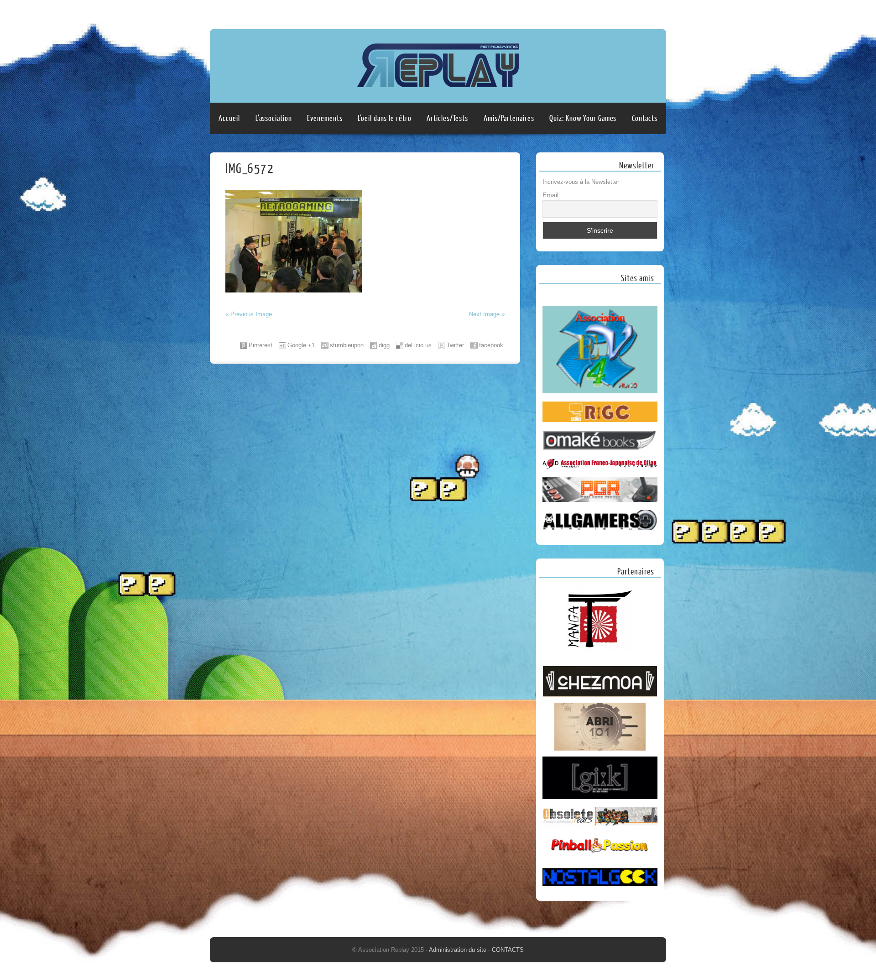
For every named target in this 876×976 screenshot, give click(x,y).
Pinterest (260, 345)
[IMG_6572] (293, 290)
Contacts (644, 118)
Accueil (229, 118)
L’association (274, 118)
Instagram (657, 12)
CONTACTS (508, 949)
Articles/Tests (447, 118)
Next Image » (487, 314)
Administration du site (458, 949)
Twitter (455, 345)
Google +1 (301, 345)
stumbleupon (347, 345)
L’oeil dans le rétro (384, 118)
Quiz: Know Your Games (582, 118)
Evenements (324, 118)
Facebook (640, 12)
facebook (491, 345)
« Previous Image (248, 314)
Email (550, 194)
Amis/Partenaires (509, 118)
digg (384, 345)
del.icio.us (418, 345)
